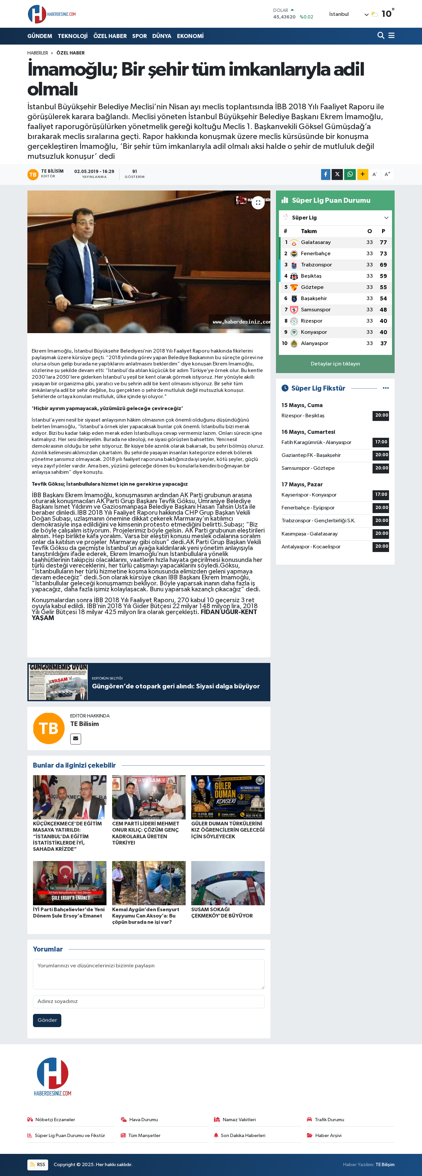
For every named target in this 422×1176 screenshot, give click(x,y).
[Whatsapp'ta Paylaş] (350, 174)
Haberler (37, 53)
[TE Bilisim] (49, 728)
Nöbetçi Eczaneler (55, 1119)
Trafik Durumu (329, 1119)
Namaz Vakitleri (239, 1119)
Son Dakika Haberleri (243, 1135)
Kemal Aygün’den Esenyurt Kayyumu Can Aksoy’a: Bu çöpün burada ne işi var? (145, 916)
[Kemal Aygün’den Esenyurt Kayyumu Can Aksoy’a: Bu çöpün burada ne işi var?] (149, 883)
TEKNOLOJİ (73, 36)
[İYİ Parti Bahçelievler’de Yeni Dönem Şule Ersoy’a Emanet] (69, 883)
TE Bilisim (84, 724)
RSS (40, 1164)
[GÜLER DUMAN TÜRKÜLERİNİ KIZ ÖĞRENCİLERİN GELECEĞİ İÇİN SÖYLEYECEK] (228, 797)
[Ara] (381, 36)
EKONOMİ (190, 36)
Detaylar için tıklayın (335, 364)
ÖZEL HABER (110, 36)
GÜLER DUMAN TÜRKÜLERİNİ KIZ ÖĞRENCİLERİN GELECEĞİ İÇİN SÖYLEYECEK (228, 830)
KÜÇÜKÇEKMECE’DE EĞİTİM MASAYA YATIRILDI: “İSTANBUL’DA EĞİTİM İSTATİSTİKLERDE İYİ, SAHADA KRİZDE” (67, 836)
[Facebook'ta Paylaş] (325, 174)
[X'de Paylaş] (337, 174)
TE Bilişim (385, 1164)
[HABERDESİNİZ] (52, 13)
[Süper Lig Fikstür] (386, 388)
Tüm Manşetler (144, 1135)
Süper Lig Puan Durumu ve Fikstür (70, 1135)
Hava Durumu (144, 1119)
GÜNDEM (39, 36)
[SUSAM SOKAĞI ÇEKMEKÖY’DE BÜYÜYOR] (228, 883)
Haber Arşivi (329, 1135)
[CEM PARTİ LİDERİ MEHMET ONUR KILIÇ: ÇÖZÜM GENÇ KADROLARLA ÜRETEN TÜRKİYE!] (149, 797)
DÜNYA (161, 36)
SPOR (139, 36)
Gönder (47, 1020)
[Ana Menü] (390, 36)
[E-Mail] (75, 739)
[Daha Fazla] (362, 174)
